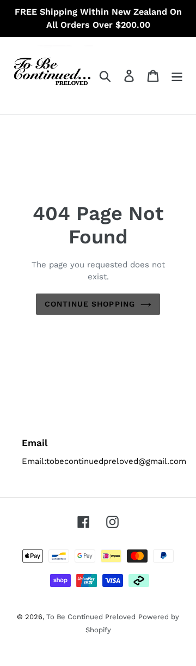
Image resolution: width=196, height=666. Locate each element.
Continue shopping (90, 304)
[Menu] (177, 76)
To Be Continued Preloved (91, 617)
